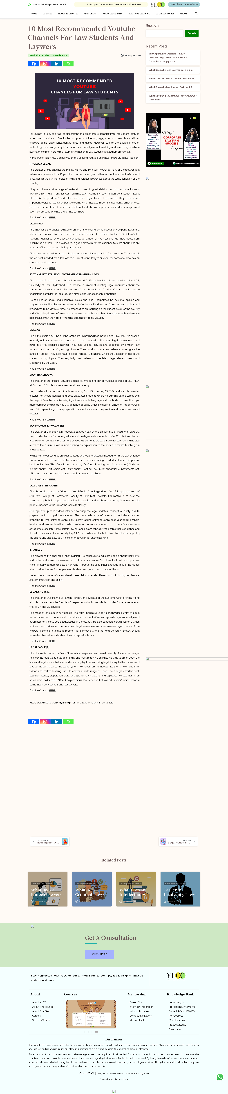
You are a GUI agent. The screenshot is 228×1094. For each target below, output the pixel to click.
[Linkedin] (56, 62)
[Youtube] (122, 1085)
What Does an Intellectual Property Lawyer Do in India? (135, 891)
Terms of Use (122, 1077)
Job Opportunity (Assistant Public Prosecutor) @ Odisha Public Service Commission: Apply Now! (168, 56)
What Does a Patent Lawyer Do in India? (170, 86)
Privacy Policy (106, 1077)
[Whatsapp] (68, 62)
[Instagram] (45, 62)
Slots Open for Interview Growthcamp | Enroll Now (113, 3)
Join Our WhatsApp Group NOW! (48, 3)
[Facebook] (33, 62)
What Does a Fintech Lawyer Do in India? (171, 69)
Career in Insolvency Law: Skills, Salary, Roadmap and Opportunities (179, 891)
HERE (52, 216)
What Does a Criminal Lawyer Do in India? (171, 77)
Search (152, 24)
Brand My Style (141, 1071)
